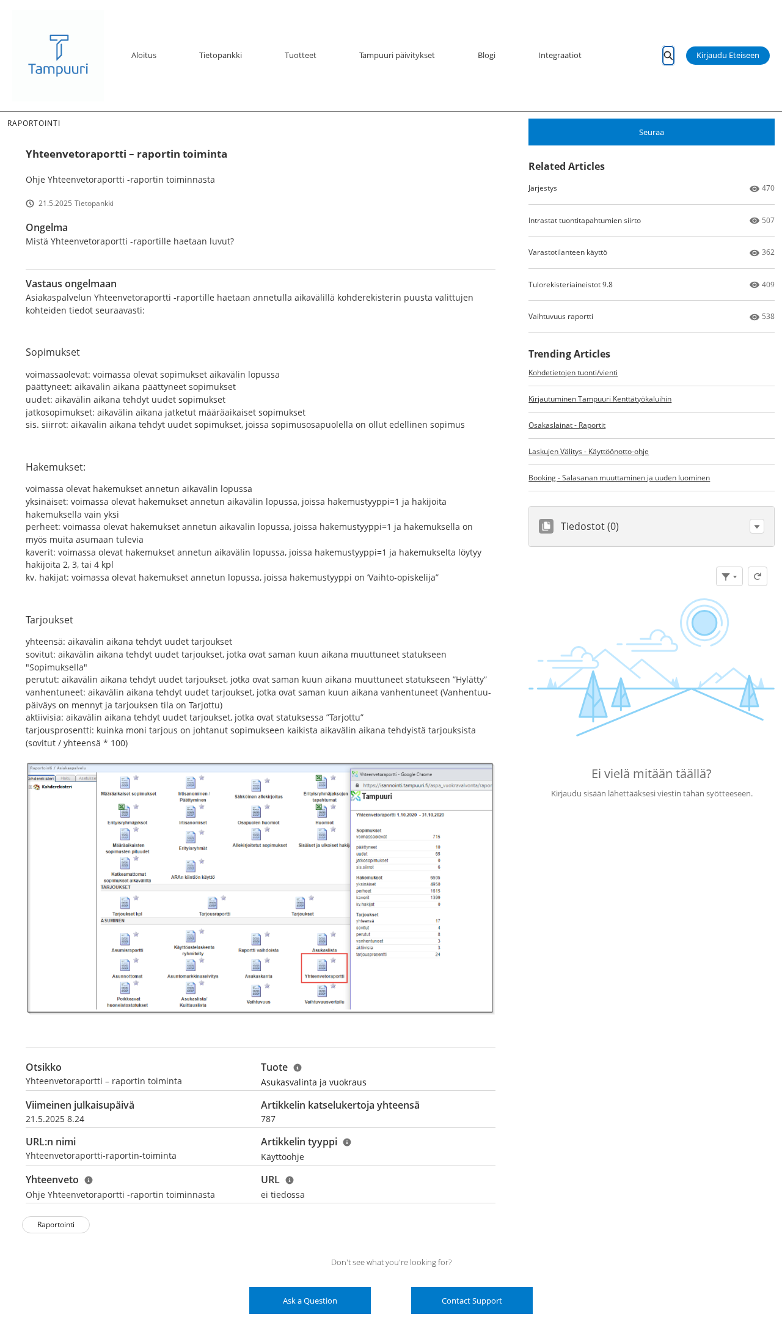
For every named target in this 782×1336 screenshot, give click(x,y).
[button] (757, 526)
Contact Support (472, 1300)
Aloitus (143, 55)
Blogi (486, 55)
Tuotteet (300, 55)
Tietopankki (220, 55)
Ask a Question (310, 1300)
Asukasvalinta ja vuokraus (314, 1082)
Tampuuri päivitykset (397, 55)
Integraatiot (560, 55)
